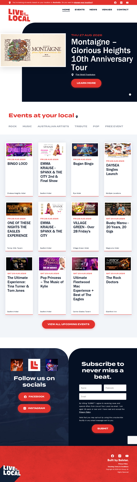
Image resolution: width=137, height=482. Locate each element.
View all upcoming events (68, 324)
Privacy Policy (85, 412)
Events (80, 9)
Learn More (86, 83)
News (93, 9)
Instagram (36, 408)
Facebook (36, 396)
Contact (122, 9)
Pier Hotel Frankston (85, 74)
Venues (107, 9)
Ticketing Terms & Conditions (118, 467)
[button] (130, 94)
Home (66, 9)
